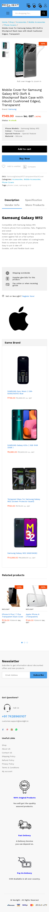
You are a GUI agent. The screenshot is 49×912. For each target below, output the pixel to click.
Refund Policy (8, 760)
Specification (33, 200)
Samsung (12, 109)
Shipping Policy (8, 756)
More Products (34, 205)
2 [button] (24, 642)
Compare (32, 167)
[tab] (12, 201)
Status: (5, 120)
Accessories (17, 179)
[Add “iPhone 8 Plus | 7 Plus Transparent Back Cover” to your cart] (6, 605)
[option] (13, 606)
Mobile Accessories (32, 179)
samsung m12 (25, 185)
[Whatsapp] (16, 730)
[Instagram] (12, 729)
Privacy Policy (8, 764)
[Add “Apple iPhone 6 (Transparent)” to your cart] (30, 605)
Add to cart (24, 149)
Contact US (7, 753)
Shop (4, 745)
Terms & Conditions (10, 767)
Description (12, 200)
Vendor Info (12, 205)
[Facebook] (3, 729)
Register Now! (28, 296)
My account (7, 771)
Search (44, 13)
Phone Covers (8, 182)
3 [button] (27, 642)
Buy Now (24, 158)
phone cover (12, 185)
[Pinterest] (7, 729)
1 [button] (22, 642)
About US (6, 749)
